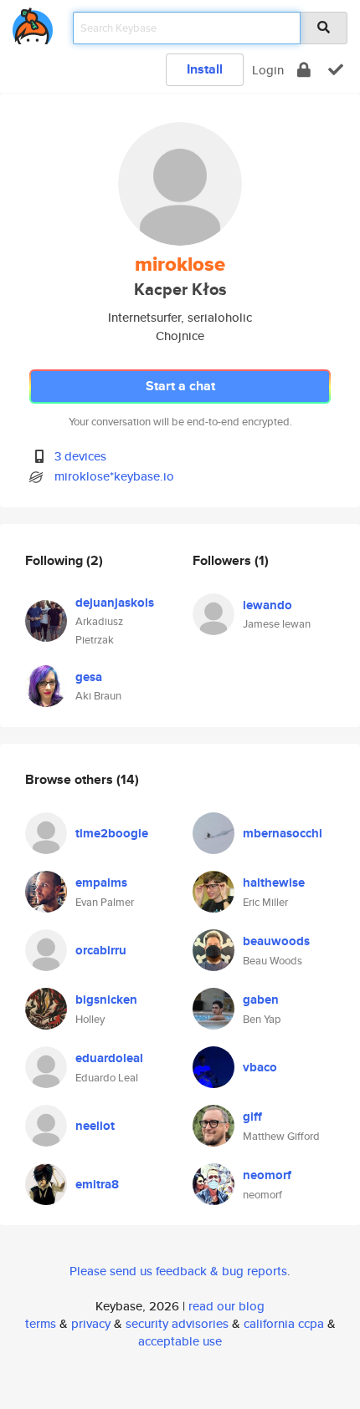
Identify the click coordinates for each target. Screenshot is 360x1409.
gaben (261, 999)
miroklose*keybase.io (114, 476)
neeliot (95, 1126)
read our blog (226, 1306)
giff (252, 1116)
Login (268, 70)
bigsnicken (106, 999)
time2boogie (111, 833)
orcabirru (100, 950)
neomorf (267, 1175)
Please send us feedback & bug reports (178, 1270)
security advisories (177, 1323)
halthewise (274, 882)
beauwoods (276, 941)
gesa (88, 677)
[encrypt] (304, 69)
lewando (267, 605)
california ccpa (284, 1323)
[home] (33, 23)
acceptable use (180, 1341)
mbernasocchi (282, 833)
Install (205, 69)
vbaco (260, 1067)
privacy (91, 1323)
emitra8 (97, 1184)
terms (40, 1323)
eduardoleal (109, 1058)
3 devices (80, 456)
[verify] (335, 69)
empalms (101, 882)
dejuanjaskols (114, 602)
